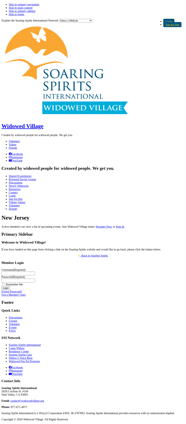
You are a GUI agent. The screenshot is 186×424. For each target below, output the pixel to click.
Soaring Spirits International (25, 344)
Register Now (104, 226)
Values (12, 144)
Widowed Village (22, 126)
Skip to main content (20, 7)
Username (13, 269)
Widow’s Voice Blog (21, 358)
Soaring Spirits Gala (20, 354)
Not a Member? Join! (13, 294)
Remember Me (14, 284)
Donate (13, 147)
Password (13, 276)
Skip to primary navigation (24, 4)
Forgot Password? (11, 291)
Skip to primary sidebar (22, 11)
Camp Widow (17, 348)
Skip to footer (16, 14)
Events (13, 327)
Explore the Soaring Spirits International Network (29, 20)
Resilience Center (19, 351)
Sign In (120, 226)
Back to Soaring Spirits (94, 255)
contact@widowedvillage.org (27, 400)
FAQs (12, 330)
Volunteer (14, 141)
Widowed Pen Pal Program (24, 361)
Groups (13, 320)
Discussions (15, 317)
